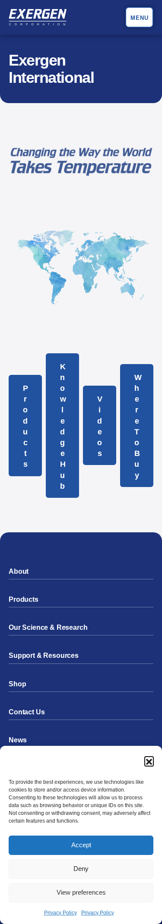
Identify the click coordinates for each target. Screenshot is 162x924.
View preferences (81, 892)
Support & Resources (44, 655)
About (19, 571)
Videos (99, 426)
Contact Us (26, 712)
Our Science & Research (48, 627)
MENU (139, 18)
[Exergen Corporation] (38, 17)
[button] (149, 761)
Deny (81, 868)
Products (25, 426)
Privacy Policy (60, 913)
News (17, 740)
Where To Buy (138, 426)
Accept (81, 845)
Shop (17, 684)
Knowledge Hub (63, 426)
